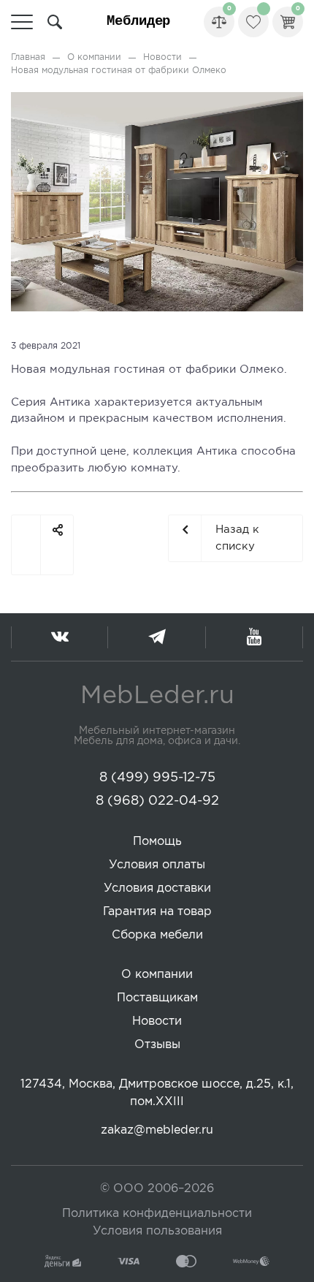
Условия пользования (157, 1231)
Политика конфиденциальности (157, 1213)
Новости (162, 57)
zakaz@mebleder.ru (157, 1130)
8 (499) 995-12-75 (157, 778)
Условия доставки (157, 888)
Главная (28, 57)
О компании (94, 57)
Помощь (157, 841)
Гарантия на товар (157, 911)
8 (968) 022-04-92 (157, 801)
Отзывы (157, 1044)
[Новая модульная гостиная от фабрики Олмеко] (157, 100)
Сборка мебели (157, 935)
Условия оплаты (157, 865)
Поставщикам (157, 998)
